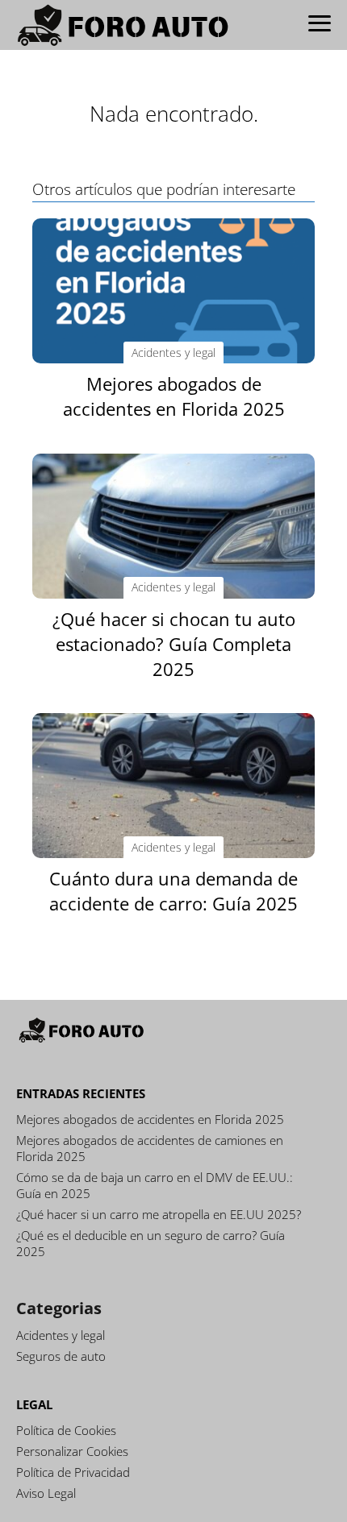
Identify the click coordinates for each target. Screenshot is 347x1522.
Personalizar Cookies (72, 1451)
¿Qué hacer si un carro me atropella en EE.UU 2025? (158, 1214)
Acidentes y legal (60, 1335)
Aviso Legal (46, 1493)
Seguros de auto (61, 1356)
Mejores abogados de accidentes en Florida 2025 (150, 1119)
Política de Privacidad (73, 1472)
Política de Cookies (66, 1430)
